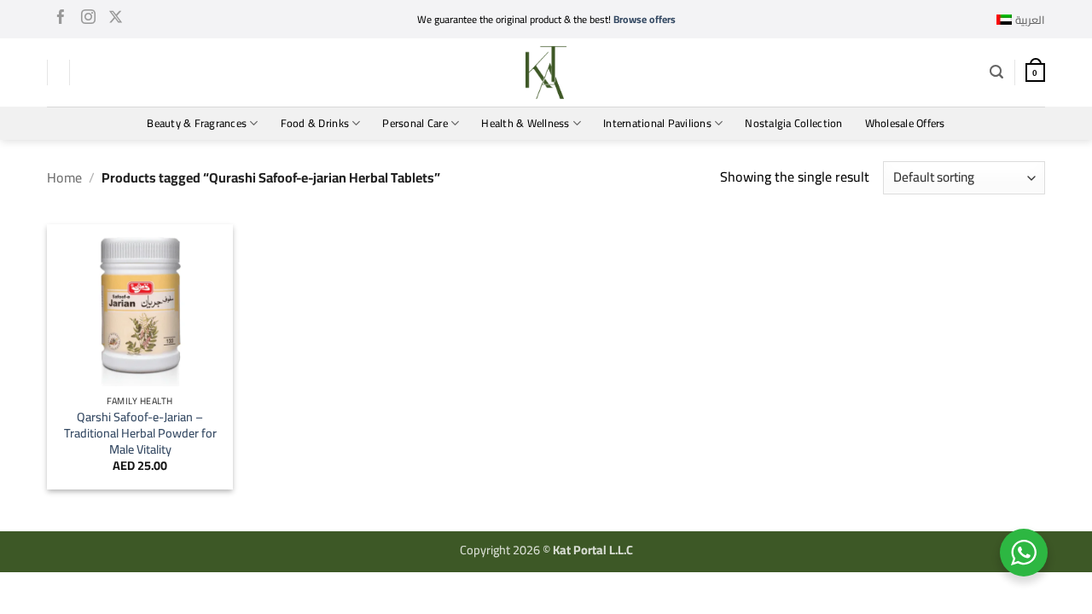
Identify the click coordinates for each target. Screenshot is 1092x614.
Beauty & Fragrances (197, 123)
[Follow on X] (115, 19)
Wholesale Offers (905, 123)
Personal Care (414, 123)
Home (64, 177)
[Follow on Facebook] (61, 19)
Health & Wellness (525, 123)
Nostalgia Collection (793, 123)
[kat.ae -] (546, 72)
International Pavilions (657, 123)
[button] (996, 72)
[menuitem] (1020, 20)
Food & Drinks (315, 123)
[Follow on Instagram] (88, 19)
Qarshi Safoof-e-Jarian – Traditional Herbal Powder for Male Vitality (140, 433)
